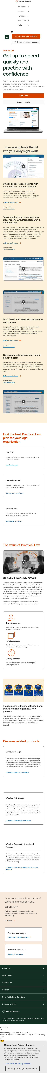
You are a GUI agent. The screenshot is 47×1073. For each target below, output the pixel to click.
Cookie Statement (11, 1064)
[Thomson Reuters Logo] (24, 1)
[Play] (23, 166)
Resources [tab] (22, 21)
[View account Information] (12, 32)
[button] (23, 968)
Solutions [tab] (21, 7)
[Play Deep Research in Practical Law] (23, 269)
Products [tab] (21, 11)
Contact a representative (9, 209)
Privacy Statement (23, 1064)
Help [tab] (20, 25)
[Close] (43, 1045)
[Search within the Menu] (7, 37)
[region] (23, 1057)
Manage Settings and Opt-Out (22, 1068)
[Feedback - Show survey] (1, 1030)
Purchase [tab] (22, 16)
